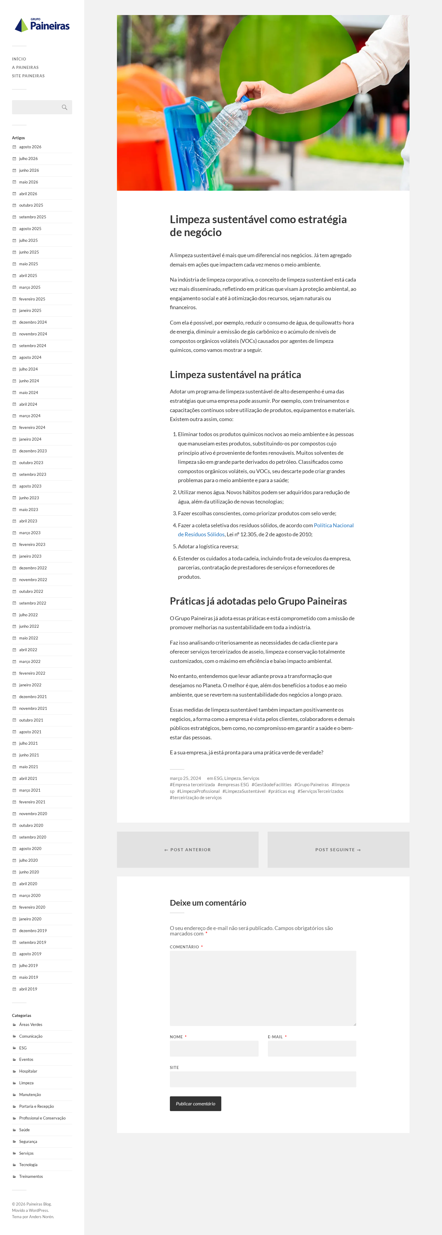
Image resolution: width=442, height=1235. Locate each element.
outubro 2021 (31, 720)
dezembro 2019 (33, 930)
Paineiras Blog (38, 1204)
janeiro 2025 (30, 310)
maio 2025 (28, 263)
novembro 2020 (33, 813)
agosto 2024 (30, 357)
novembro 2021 (33, 708)
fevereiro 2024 (32, 427)
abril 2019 (28, 989)
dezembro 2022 (33, 567)
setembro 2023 (32, 474)
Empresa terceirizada (194, 784)
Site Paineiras (28, 75)
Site (174, 1067)
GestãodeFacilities (273, 784)
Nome (178, 1037)
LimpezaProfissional (200, 791)
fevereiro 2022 (32, 673)
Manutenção (30, 1094)
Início (19, 59)
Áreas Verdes (30, 1024)
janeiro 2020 (30, 918)
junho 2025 (29, 252)
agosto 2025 (30, 228)
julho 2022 (28, 614)
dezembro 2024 (33, 322)
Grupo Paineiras (313, 784)
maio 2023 (28, 509)
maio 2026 (28, 182)
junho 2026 (29, 170)
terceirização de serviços (197, 797)
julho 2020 (28, 860)
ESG (23, 1048)
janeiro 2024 (30, 439)
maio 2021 (28, 766)
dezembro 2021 (33, 696)
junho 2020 (29, 872)
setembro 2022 (32, 603)
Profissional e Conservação (42, 1118)
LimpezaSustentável (245, 791)
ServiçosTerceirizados (322, 791)
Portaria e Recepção (36, 1106)
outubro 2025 (31, 205)
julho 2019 (28, 965)
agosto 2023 (30, 486)
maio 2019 (28, 977)
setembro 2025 (32, 216)
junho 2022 (29, 626)
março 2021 (30, 790)
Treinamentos (31, 1176)
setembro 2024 (32, 345)
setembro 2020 (32, 837)
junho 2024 (29, 380)
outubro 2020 (31, 825)
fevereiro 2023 (32, 544)
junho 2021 (29, 755)
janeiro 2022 (30, 684)
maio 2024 (28, 392)
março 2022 (30, 661)
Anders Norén (41, 1216)
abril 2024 (28, 404)
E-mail (277, 1037)
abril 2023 (28, 521)
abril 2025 (28, 275)
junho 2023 (29, 497)
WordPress (38, 1210)
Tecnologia (28, 1164)
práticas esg (283, 791)
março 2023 (30, 532)
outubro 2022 (31, 591)
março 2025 (30, 287)
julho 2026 (28, 158)
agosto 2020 (30, 848)
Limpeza (26, 1082)
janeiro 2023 (30, 556)
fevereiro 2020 (32, 907)
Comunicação (30, 1036)
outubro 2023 (31, 462)
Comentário (186, 947)
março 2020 (30, 895)
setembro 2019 (32, 942)
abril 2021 (28, 778)
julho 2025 (28, 240)
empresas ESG (234, 784)
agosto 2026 (30, 146)
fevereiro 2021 (32, 801)
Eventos (26, 1059)
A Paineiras (25, 67)
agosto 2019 (30, 953)
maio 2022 (28, 638)
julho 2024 (28, 369)
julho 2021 (28, 743)
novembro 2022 (33, 579)
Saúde (24, 1129)
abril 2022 (28, 649)
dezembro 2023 (33, 450)
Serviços (26, 1153)
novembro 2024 (33, 333)
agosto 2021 (30, 731)
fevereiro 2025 (32, 299)
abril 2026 (28, 193)
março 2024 (30, 415)
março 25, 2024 (185, 778)
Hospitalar (28, 1071)
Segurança (28, 1141)
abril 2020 (28, 883)
